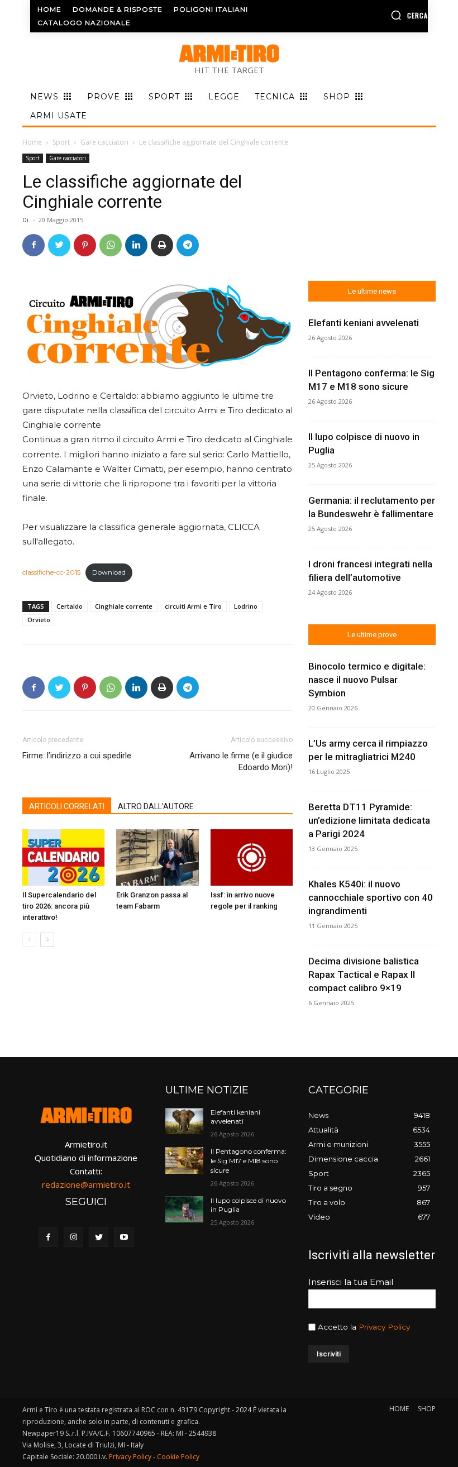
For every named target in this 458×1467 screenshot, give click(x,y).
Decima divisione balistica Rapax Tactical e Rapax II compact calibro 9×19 (363, 974)
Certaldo (69, 606)
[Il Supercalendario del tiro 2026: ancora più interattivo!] (63, 857)
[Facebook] (33, 245)
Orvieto (38, 619)
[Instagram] (73, 1237)
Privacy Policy (384, 1326)
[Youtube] (123, 1237)
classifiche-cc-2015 (51, 572)
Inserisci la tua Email (350, 1282)
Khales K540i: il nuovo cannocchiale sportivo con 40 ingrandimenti (370, 897)
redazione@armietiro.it (86, 1184)
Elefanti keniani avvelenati (363, 322)
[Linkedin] (136, 245)
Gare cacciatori (104, 142)
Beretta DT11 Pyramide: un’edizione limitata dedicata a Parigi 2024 (369, 820)
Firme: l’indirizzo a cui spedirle (76, 756)
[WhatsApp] (110, 245)
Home (32, 142)
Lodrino (245, 606)
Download (109, 572)
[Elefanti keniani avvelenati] (184, 1121)
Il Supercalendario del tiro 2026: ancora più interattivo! (59, 906)
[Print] (162, 245)
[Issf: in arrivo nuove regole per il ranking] (252, 857)
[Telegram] (187, 245)
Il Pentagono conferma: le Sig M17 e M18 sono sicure (249, 1160)
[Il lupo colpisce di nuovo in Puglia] (184, 1209)
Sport (61, 142)
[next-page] (47, 940)
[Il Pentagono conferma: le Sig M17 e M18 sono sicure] (184, 1160)
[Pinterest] (85, 245)
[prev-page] (29, 940)
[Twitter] (59, 245)
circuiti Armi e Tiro (193, 606)
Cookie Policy (178, 1456)
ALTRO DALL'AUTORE (156, 806)
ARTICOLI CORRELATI (66, 806)
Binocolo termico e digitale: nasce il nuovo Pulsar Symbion (367, 680)
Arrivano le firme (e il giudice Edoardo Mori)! (241, 761)
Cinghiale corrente (123, 606)
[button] (384, 15)
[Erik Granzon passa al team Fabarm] (157, 857)
